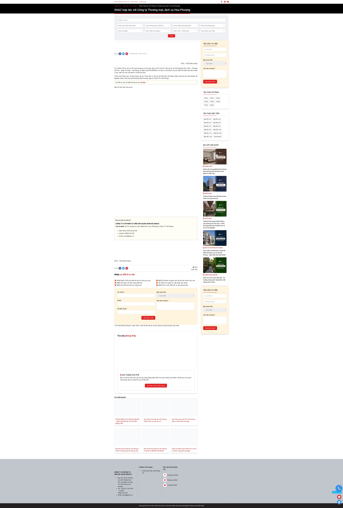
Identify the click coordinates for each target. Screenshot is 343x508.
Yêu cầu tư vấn (148, 318)
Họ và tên (120, 292)
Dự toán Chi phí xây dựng (156, 385)
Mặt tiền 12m (218, 133)
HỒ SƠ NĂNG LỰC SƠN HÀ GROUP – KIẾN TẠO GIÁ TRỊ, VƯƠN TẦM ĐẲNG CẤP (127, 421)
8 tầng (212, 105)
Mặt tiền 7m (207, 126)
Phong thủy (208, 166)
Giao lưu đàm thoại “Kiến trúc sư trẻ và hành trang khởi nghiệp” (184, 450)
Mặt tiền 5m (207, 122)
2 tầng (212, 98)
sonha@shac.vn (129, 236)
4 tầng (206, 101)
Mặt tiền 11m (208, 133)
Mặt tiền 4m (217, 119)
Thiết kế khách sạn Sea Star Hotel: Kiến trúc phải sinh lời (214, 197)
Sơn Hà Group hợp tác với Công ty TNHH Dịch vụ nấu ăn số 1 (155, 420)
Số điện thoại (121, 309)
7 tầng (206, 105)
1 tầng (206, 98)
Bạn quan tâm (161, 292)
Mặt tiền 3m (207, 119)
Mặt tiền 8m (217, 126)
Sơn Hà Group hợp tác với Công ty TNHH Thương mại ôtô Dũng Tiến (127, 450)
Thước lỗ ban (134, 1)
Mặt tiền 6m (217, 122)
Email (119, 300)
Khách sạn (207, 193)
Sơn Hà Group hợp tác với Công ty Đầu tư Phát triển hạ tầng (183, 420)
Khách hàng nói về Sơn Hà (121, 1)
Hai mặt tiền (217, 136)
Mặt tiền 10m (217, 129)
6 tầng (218, 101)
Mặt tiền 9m (207, 129)
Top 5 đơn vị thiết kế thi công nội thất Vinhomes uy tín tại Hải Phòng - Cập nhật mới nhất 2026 (214, 253)
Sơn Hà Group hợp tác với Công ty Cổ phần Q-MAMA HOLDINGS (155, 450)
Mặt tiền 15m (208, 136)
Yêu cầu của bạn (162, 300)
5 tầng (212, 101)
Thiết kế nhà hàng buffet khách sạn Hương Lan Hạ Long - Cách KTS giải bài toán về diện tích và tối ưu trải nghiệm (214, 224)
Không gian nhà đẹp (211, 275)
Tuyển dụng (142, 1)
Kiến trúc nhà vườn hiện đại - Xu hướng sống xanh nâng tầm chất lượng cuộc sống (214, 280)
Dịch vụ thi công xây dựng (213, 247)
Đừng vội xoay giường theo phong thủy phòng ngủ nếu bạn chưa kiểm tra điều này (214, 171)
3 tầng (218, 98)
